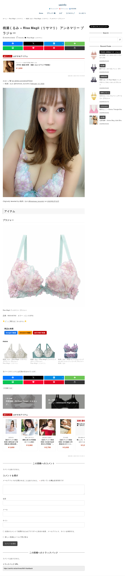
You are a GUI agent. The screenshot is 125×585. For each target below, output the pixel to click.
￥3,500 (83, 445)
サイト (5, 520)
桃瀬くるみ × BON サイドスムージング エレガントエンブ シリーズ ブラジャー (71, 360)
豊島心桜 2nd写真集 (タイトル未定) (29, 441)
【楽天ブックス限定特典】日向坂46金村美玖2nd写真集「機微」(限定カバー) (47, 442)
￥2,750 (47, 447)
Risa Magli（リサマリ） (35, 38)
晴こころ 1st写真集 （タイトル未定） (84, 441)
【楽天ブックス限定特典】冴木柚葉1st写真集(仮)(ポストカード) (66, 442)
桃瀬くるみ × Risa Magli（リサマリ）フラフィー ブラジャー (15, 360)
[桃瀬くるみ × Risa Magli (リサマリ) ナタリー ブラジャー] (43, 351)
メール (5, 509)
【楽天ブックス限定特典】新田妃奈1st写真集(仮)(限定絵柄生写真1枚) (11, 442)
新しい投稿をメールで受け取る (16, 537)
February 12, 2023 (37, 83)
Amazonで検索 (25, 333)
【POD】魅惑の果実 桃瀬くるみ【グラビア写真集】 (33, 65)
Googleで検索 (11, 333)
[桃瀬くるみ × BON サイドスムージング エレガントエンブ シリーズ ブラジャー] (71, 351)
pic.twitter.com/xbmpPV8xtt (22, 81)
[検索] (120, 39)
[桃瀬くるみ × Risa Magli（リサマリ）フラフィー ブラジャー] (16, 351)
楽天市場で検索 (39, 333)
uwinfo (62, 5)
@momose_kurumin (36, 201)
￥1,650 (19, 68)
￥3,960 (29, 445)
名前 (4, 499)
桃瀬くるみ (8, 388)
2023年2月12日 (53, 201)
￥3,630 (65, 447)
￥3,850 (11, 447)
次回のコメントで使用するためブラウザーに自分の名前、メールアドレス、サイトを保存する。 (40, 531)
